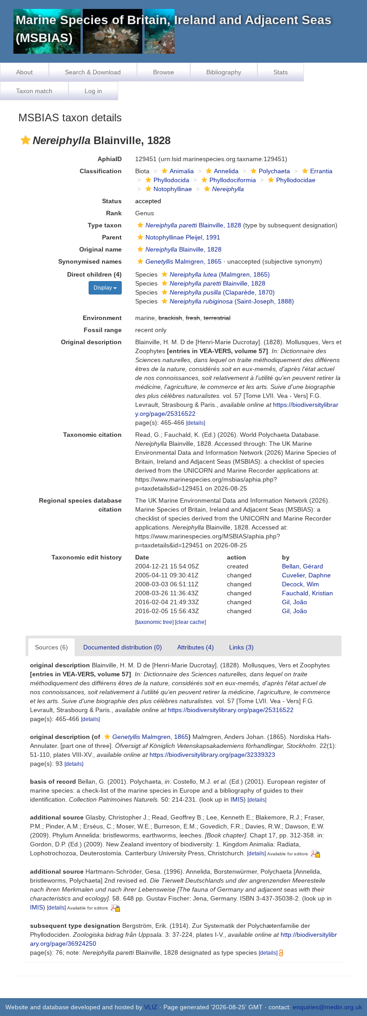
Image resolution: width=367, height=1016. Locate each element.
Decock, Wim (300, 584)
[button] (25, 140)
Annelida (226, 171)
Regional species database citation (80, 505)
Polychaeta (274, 171)
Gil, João (294, 602)
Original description (91, 342)
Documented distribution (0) (122, 647)
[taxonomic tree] (155, 622)
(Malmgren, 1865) (220, 274)
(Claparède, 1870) (222, 292)
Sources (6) (51, 647)
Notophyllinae (173, 188)
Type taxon (105, 225)
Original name (100, 249)
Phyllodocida (171, 180)
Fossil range (103, 329)
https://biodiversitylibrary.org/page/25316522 (231, 709)
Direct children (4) (94, 274)
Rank (114, 213)
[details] (195, 423)
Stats (280, 72)
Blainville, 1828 (193, 225)
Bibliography (223, 72)
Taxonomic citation (92, 434)
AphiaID (110, 158)
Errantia (321, 171)
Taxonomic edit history (86, 557)
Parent (112, 237)
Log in (93, 90)
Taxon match (34, 90)
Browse (163, 72)
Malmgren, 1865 (183, 261)
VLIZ (151, 1007)
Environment (102, 317)
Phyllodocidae (296, 180)
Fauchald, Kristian (307, 593)
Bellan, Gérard (302, 566)
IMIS (236, 799)
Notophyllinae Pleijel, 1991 (182, 237)
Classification (101, 171)
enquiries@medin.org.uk (327, 1007)
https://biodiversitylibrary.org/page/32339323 (212, 754)
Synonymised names (90, 261)
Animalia (182, 171)
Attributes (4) (195, 647)
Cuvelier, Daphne (306, 575)
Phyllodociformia (232, 180)
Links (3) (241, 647)
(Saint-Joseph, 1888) (232, 301)
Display (103, 288)
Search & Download (93, 72)
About (24, 72)
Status (112, 201)
